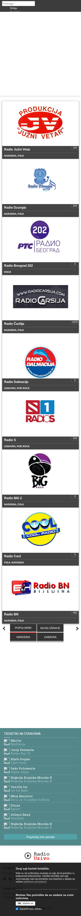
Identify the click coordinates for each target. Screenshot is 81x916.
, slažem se (25, 903)
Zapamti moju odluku (30, 909)
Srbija (13, 8)
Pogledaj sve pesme (40, 837)
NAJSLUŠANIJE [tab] (50, 628)
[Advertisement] (40, 54)
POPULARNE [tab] (23, 627)
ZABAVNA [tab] (50, 637)
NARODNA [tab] (23, 637)
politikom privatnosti (35, 881)
